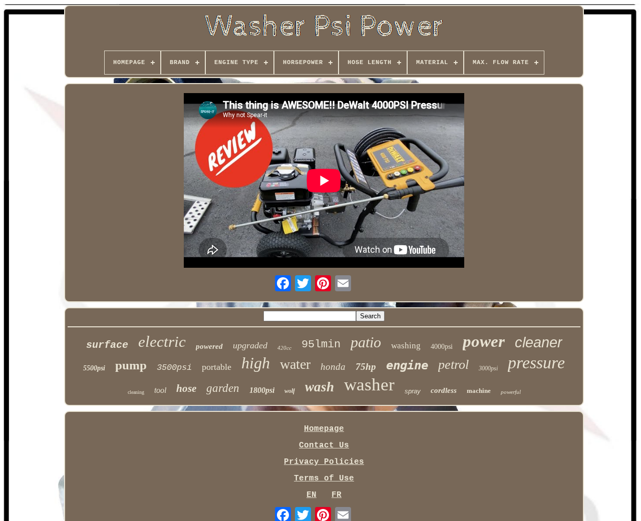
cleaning (136, 392)
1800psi (261, 390)
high (255, 363)
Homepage (324, 428)
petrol (453, 364)
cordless (444, 390)
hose (186, 388)
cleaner (538, 342)
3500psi (174, 367)
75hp (366, 366)
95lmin (321, 344)
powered (209, 346)
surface (107, 345)
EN (311, 494)
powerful (511, 392)
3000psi (488, 368)
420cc (284, 348)
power (484, 341)
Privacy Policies (324, 461)
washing (406, 345)
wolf (289, 390)
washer (369, 384)
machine (479, 390)
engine (407, 365)
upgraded (250, 345)
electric (162, 341)
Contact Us (324, 445)
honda (333, 366)
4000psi (442, 346)
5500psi (94, 368)
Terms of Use (324, 478)
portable (216, 367)
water (295, 364)
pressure (536, 362)
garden (222, 388)
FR (337, 494)
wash (319, 386)
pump (131, 365)
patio (366, 342)
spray (413, 391)
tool (160, 390)
